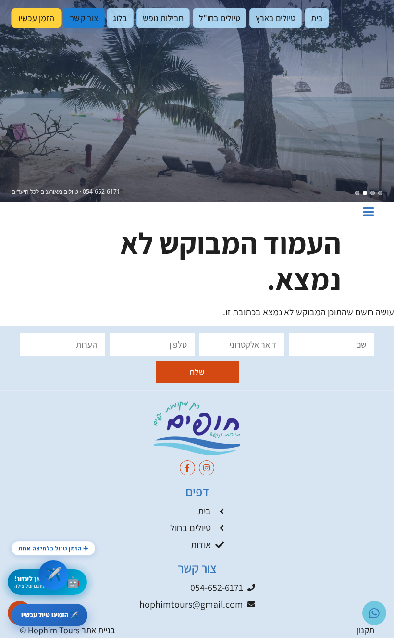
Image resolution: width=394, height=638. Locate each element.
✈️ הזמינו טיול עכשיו (49, 615)
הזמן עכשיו (36, 18)
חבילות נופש (163, 18)
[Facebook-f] (187, 467)
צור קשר (84, 18)
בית (317, 18)
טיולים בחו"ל (219, 18)
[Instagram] (206, 467)
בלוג (120, 18)
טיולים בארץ (276, 18)
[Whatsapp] (374, 613)
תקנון (365, 630)
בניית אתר (98, 630)
